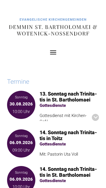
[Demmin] (53, 27)
